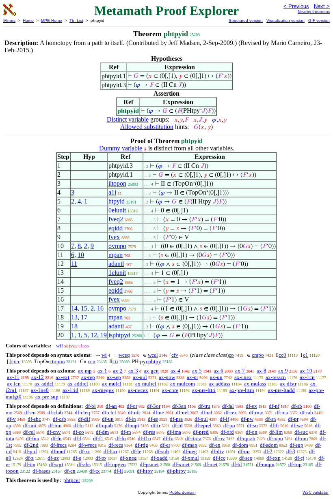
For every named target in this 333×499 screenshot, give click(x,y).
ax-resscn (276, 377)
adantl (116, 263)
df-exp (273, 458)
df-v (11, 419)
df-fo (120, 438)
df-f (77, 438)
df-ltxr (110, 451)
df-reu (281, 412)
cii (115, 361)
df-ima (174, 432)
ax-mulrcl (145, 384)
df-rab (306, 412)
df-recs (115, 445)
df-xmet (181, 464)
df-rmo (256, 412)
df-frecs (58, 445)
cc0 (282, 355)
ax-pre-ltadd (281, 390)
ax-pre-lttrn (241, 390)
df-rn (126, 432)
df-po (229, 425)
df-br (79, 425)
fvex (114, 236)
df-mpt (132, 425)
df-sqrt (56, 464)
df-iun (55, 425)
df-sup (296, 445)
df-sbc (34, 419)
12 (94, 335)
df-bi (90, 406)
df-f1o (144, 438)
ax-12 (37, 377)
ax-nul (140, 377)
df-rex (230, 412)
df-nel (182, 412)
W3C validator (316, 492)
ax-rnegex (103, 390)
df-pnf (30, 451)
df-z (29, 458)
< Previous (296, 6)
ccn (91, 361)
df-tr (155, 425)
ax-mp (85, 371)
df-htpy (145, 471)
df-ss (153, 419)
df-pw (247, 419)
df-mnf (58, 451)
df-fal (228, 406)
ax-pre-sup (46, 397)
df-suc (301, 432)
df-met (210, 464)
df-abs (84, 464)
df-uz (53, 458)
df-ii (118, 471)
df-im (29, 464)
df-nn (244, 451)
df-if (224, 419)
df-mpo (275, 438)
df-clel (109, 412)
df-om (301, 438)
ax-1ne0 (40, 390)
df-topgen (115, 464)
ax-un (216, 377)
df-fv (168, 438)
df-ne (158, 412)
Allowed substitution (146, 126)
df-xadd (159, 458)
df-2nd (31, 445)
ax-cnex (243, 377)
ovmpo (117, 245)
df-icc (219, 458)
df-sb (296, 406)
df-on (251, 432)
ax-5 (197, 371)
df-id (177, 425)
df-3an (179, 406)
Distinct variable (128, 119)
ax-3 (133, 371)
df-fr (274, 425)
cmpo (258, 355)
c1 (305, 355)
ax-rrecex (138, 390)
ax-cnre (170, 390)
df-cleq (82, 412)
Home (28, 20)
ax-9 (283, 371)
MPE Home (51, 20)
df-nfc (134, 412)
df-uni (30, 425)
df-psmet (149, 464)
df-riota (193, 438)
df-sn (270, 419)
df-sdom (269, 445)
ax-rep (88, 377)
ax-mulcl (111, 384)
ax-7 (240, 371)
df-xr (84, 451)
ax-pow (167, 377)
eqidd (115, 228)
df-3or (153, 406)
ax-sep (114, 377)
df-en (215, 445)
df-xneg (128, 458)
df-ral (206, 412)
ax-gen (151, 371)
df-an (111, 406)
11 (74, 263)
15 (84, 308)
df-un (108, 419)
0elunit (117, 210)
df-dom (240, 445)
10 (81, 254)
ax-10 (306, 371)
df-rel (29, 432)
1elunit (117, 272)
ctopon (57, 361)
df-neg (190, 451)
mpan (115, 254)
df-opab (104, 425)
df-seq (246, 458)
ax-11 (13, 377)
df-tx (94, 471)
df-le (136, 451)
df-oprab (246, 438)
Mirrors (9, 20)
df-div (217, 451)
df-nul (201, 419)
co (231, 355)
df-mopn (265, 464)
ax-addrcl (77, 384)
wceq (124, 355)
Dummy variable (120, 148)
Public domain (182, 492)
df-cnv (54, 432)
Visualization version (285, 20)
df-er (165, 445)
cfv (174, 355)
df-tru (204, 406)
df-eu (30, 412)
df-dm (102, 432)
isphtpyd (119, 335)
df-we (297, 425)
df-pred (201, 432)
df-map (189, 445)
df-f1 (98, 438)
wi (104, 355)
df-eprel (203, 425)
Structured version (246, 20)
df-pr (293, 419)
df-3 (290, 451)
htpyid (116, 201)
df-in (130, 419)
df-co (78, 432)
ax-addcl (44, 384)
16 (100, 308)
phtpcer (71, 480)
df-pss (176, 419)
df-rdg (141, 445)
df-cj (299, 458)
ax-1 (102, 371)
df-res (149, 432)
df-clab (55, 412)
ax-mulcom (182, 384)
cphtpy (153, 361)
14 (74, 308)
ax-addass (219, 384)
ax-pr (192, 377)
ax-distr (288, 384)
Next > (322, 6)
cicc (15, 361)
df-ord (227, 432)
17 (84, 317)
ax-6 (218, 371)
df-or (132, 406)
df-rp (100, 458)
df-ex (251, 406)
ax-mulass (255, 384)
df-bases (41, 471)
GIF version (319, 20)
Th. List (76, 20)
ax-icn (14, 384)
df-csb (59, 419)
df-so (252, 425)
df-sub (162, 451)
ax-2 (118, 371)
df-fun (32, 438)
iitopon (117, 183)
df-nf (274, 406)
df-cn (70, 471)
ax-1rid (70, 390)
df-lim (276, 432)
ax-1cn (307, 377)
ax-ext (62, 377)
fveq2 (115, 219)
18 (74, 326)
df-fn (56, 438)
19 (103, 335)
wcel (153, 355)
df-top (295, 464)
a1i (112, 192)
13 (74, 317)
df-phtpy (176, 471)
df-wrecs (87, 445)
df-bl (236, 464)
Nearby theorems (314, 11)
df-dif (84, 419)
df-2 (268, 451)
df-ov (219, 438)
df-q (77, 458)
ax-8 (261, 371)
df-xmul (190, 458)
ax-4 (175, 371)
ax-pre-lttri (204, 390)
